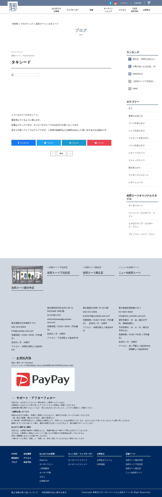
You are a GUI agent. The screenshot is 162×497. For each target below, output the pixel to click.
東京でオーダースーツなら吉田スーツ (112, 492)
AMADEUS (138, 73)
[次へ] (69, 153)
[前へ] (52, 153)
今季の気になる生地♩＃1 (144, 66)
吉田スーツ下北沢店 (58, 272)
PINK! (135, 88)
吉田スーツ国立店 (93, 272)
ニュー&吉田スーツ (130, 272)
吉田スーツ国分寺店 (22, 287)
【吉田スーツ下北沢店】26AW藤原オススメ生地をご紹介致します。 (145, 81)
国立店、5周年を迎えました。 (145, 59)
